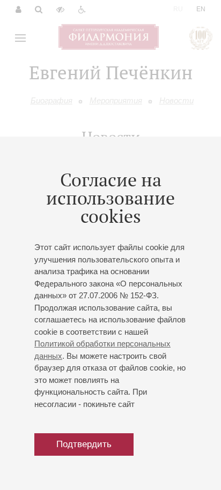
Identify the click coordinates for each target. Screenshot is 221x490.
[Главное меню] (20, 38)
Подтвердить (84, 444)
